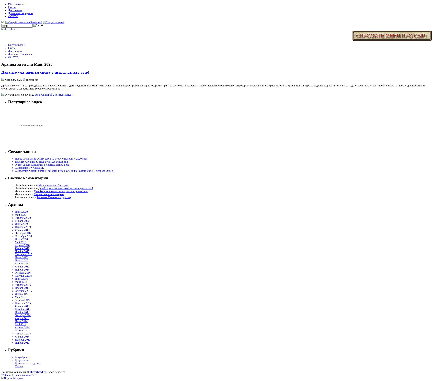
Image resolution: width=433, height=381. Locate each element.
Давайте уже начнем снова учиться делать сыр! (45, 72)
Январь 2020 (22, 220)
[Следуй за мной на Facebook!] (23, 22)
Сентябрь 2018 (23, 236)
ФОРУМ (13, 16)
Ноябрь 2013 (22, 342)
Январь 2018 (22, 248)
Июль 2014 (21, 321)
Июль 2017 (21, 257)
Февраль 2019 (23, 227)
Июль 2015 (21, 294)
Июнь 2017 (21, 260)
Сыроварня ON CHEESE (29, 167)
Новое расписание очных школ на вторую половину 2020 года (51, 158)
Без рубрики (42, 94)
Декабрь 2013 (22, 339)
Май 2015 (20, 297)
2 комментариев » (63, 94)
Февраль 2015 (23, 303)
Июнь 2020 (21, 211)
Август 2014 (22, 318)
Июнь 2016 (21, 278)
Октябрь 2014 (23, 315)
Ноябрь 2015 (22, 287)
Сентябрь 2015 (23, 290)
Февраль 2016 (23, 284)
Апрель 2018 (22, 245)
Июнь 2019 (21, 223)
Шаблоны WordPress (25, 375)
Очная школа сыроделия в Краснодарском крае (42, 164)
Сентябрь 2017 (23, 254)
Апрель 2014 (22, 327)
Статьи (12, 7)
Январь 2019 (22, 230)
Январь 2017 (22, 266)
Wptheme (6, 375)
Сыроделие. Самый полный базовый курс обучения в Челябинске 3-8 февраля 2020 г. (64, 170)
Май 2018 (20, 242)
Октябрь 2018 (23, 233)
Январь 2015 (22, 306)
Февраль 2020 (23, 217)
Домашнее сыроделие (20, 13)
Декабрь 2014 (22, 309)
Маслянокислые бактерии (53, 185)
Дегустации (15, 10)
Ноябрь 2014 (22, 312)
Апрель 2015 (22, 300)
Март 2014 (21, 330)
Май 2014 (20, 324)
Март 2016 (21, 281)
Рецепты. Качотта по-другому (54, 197)
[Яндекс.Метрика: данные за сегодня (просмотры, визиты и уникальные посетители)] (12, 378)
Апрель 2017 (22, 263)
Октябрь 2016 (23, 272)
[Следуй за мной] (54, 22)
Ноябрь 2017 (22, 251)
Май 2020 (20, 214)
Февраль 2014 (23, 333)
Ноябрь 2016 (22, 269)
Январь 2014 (22, 336)
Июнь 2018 (21, 239)
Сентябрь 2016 (23, 275)
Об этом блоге (16, 4)
